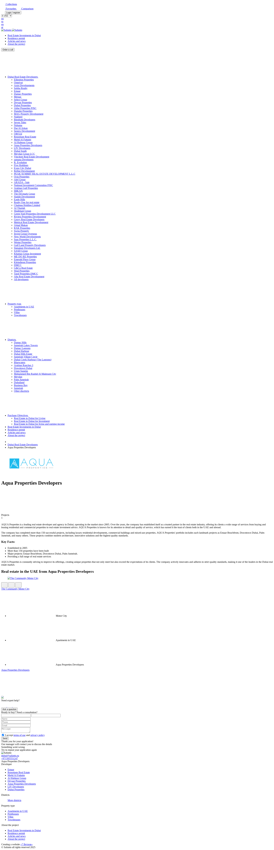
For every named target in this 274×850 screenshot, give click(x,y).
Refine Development (24, 171)
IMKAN (18, 191)
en (2, 18)
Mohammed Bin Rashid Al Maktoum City (35, 374)
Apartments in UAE (24, 306)
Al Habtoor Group (23, 142)
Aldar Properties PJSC (25, 108)
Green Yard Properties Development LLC (35, 213)
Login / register (13, 12)
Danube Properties (23, 111)
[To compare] (11, 584)
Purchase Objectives (18, 415)
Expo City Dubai (22, 168)
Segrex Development (24, 131)
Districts (12, 339)
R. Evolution (20, 162)
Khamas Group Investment (27, 253)
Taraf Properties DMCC (26, 273)
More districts (14, 800)
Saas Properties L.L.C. (25, 239)
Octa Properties (21, 176)
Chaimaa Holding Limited (27, 205)
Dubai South (20, 151)
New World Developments (27, 236)
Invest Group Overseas (25, 233)
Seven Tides (20, 122)
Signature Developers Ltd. (27, 248)
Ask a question (9, 709)
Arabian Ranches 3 (23, 365)
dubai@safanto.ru (10, 755)
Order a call (8, 50)
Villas (17, 312)
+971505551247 (9, 758)
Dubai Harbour (21, 351)
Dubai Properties (22, 105)
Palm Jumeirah (21, 379)
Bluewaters (19, 362)
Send (5, 738)
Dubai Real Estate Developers (23, 76)
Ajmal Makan (21, 225)
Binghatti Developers (24, 119)
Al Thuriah (19, 208)
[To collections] (4, 584)
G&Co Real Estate (23, 268)
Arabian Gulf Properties (26, 188)
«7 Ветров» (26, 844)
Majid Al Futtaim (22, 139)
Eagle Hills (19, 199)
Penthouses (19, 309)
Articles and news (17, 41)
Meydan (18, 376)
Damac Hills (20, 342)
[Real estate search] (9, 441)
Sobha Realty (20, 88)
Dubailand (19, 382)
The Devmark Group (24, 193)
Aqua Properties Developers (28, 145)
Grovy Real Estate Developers (29, 219)
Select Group (20, 99)
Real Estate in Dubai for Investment (32, 421)
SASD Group (21, 251)
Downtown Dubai (23, 368)
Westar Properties (22, 242)
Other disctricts (21, 391)
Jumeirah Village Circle (25, 356)
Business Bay (21, 385)
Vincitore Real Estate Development (31, 156)
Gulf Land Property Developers (30, 245)
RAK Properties (22, 228)
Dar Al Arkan (21, 128)
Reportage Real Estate (25, 136)
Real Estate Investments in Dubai (24, 35)
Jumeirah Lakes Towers (26, 345)
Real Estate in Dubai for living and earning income (39, 424)
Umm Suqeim (21, 371)
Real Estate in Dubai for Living (29, 418)
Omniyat (18, 82)
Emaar (17, 91)
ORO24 (18, 134)
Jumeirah (18, 388)
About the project (16, 44)
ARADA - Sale (21, 182)
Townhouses (20, 315)
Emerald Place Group (25, 259)
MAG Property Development (28, 114)
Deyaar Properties (23, 102)
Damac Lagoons (22, 348)
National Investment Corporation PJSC (33, 185)
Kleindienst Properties (25, 262)
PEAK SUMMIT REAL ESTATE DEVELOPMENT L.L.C (44, 173)
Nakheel (18, 116)
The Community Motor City (15, 588)
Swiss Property (21, 231)
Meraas (17, 96)
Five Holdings (21, 165)
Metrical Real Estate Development (31, 222)
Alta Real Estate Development (29, 276)
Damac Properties (23, 94)
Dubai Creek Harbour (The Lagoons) (32, 359)
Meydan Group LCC (24, 153)
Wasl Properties (21, 270)
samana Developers (23, 159)
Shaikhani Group (22, 211)
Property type (15, 303)
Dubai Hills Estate (23, 354)
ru (2, 21)
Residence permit (16, 38)
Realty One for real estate (26, 202)
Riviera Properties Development (30, 216)
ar (2, 27)
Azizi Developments (24, 85)
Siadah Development (24, 196)
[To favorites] (18, 584)
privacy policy (37, 735)
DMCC (18, 265)
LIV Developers (22, 148)
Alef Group (20, 179)
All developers (21, 279)
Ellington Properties (24, 79)
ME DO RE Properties (25, 256)
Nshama (18, 125)
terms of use (19, 735)
